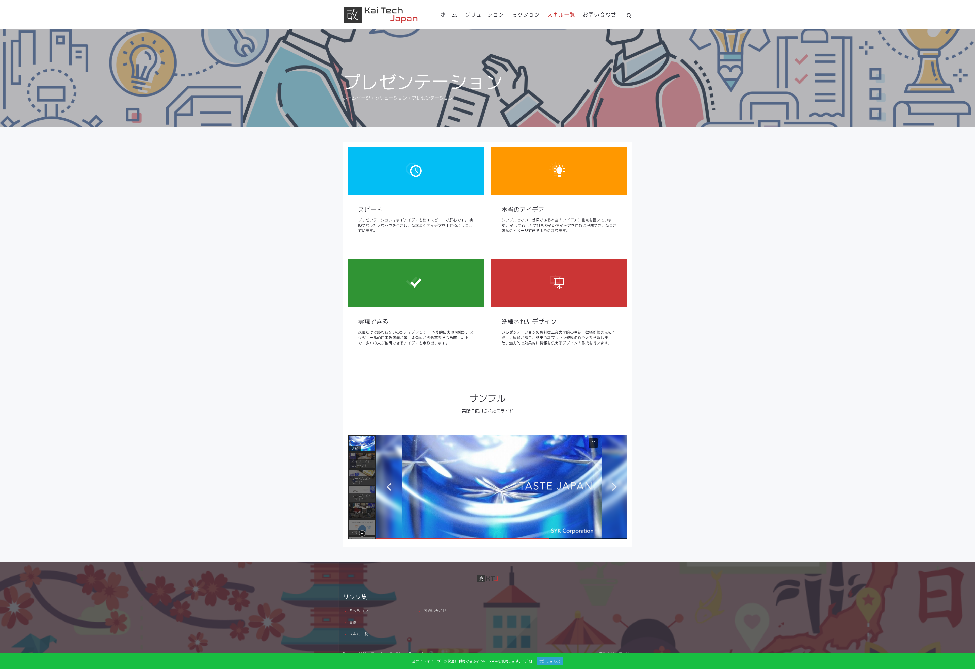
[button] (389, 487)
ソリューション (484, 15)
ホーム (449, 15)
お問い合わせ (599, 15)
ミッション (526, 15)
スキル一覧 (561, 15)
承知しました (550, 661)
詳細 (528, 661)
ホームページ (356, 98)
